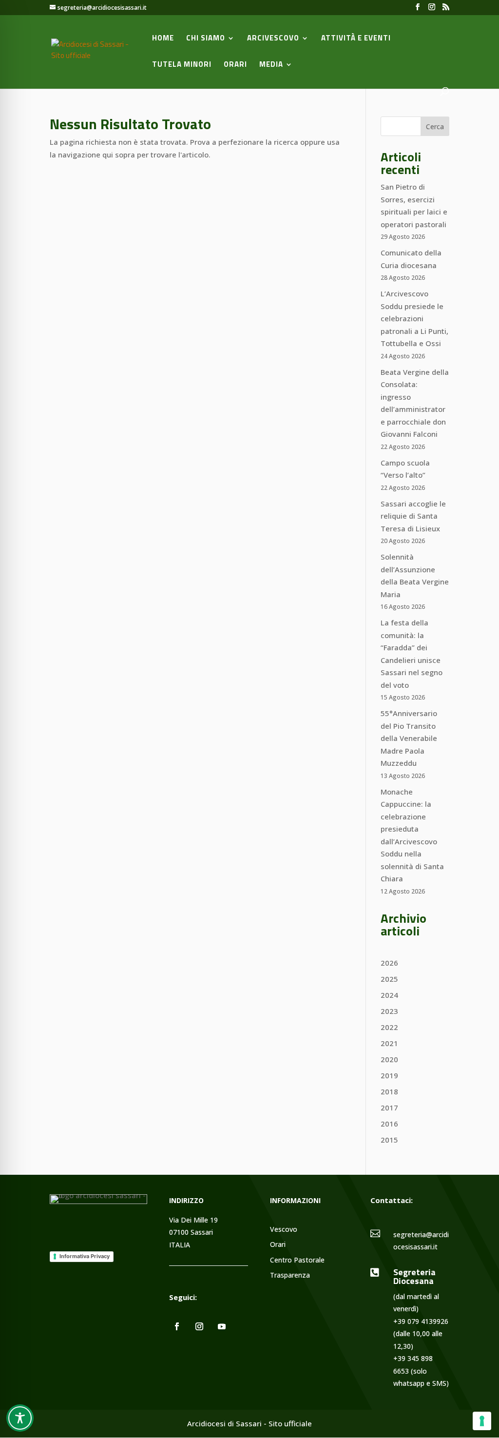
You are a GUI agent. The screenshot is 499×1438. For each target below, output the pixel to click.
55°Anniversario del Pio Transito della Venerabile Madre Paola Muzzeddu (409, 738)
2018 (389, 1091)
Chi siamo (205, 39)
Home (163, 39)
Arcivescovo (273, 39)
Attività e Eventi (356, 39)
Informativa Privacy (84, 1256)
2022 (389, 1027)
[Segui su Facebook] (177, 1326)
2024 (389, 995)
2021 (389, 1043)
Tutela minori (181, 65)
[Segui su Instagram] (199, 1326)
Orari (235, 65)
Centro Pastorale (297, 1260)
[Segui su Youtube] (222, 1326)
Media (271, 65)
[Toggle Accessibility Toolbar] (20, 1418)
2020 (389, 1059)
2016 (389, 1123)
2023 (389, 1011)
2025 (389, 979)
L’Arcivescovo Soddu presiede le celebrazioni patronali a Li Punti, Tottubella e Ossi (414, 318)
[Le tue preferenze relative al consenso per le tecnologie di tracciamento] (482, 1421)
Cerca (435, 126)
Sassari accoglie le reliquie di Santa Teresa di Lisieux (413, 516)
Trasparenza (290, 1275)
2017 (389, 1107)
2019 (389, 1075)
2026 (389, 963)
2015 (389, 1140)
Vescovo (283, 1229)
